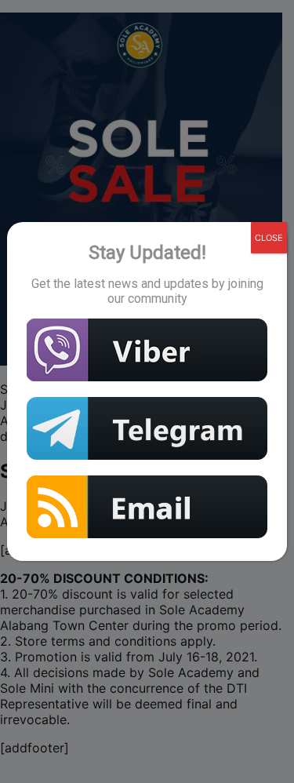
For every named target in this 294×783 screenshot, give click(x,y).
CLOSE (269, 237)
